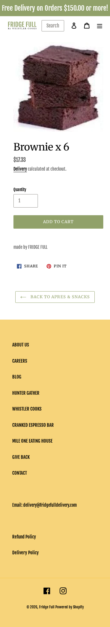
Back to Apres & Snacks (59, 296)
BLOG (16, 377)
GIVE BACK (21, 457)
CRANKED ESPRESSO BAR (33, 425)
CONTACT (19, 473)
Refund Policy (24, 537)
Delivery (20, 169)
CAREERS (19, 361)
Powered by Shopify (69, 607)
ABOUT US (20, 345)
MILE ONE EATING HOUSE (32, 441)
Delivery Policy (25, 553)
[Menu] (99, 25)
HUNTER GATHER (25, 393)
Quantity (19, 189)
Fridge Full (46, 607)
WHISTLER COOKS (27, 409)
